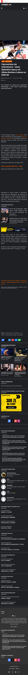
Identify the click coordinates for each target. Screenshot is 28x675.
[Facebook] (2, 340)
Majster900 (9, 485)
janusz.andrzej (10, 497)
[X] (5, 340)
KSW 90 (3, 334)
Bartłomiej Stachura (6, 78)
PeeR (8, 479)
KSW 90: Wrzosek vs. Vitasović (11, 334)
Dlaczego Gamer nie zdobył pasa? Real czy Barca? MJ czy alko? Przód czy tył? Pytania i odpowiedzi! (18, 220)
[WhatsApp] (19, 340)
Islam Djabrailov (17, 333)
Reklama (17, 668)
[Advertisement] (14, 25)
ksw (21, 333)
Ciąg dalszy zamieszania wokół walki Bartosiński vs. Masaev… (20, 373)
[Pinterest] (12, 340)
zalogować (8, 385)
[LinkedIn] (9, 340)
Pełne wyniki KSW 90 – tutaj (11, 166)
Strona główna (12, 668)
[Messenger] (15, 340)
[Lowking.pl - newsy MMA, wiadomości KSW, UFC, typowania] (6, 5)
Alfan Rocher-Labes (9, 333)
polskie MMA (20, 334)
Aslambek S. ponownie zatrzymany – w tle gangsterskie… (20, 359)
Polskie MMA (8, 61)
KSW (3, 61)
